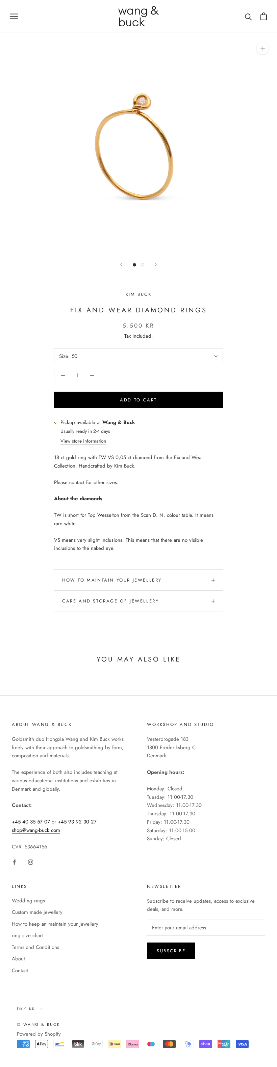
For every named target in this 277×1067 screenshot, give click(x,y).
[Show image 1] (134, 264)
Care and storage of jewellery (110, 601)
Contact (20, 970)
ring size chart (27, 935)
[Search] (248, 16)
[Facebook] (14, 862)
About (18, 958)
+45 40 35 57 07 (31, 821)
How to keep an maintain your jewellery (55, 924)
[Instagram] (30, 862)
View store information (83, 441)
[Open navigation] (14, 16)
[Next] (156, 264)
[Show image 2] (142, 264)
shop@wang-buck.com (36, 830)
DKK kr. (27, 1009)
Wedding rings (28, 900)
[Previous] (121, 264)
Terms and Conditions (35, 947)
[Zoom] (263, 48)
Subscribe (171, 951)
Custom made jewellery (37, 912)
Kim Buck (139, 294)
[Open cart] (263, 16)
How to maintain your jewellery (112, 580)
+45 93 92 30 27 (77, 821)
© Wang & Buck (38, 1024)
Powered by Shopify (39, 1034)
